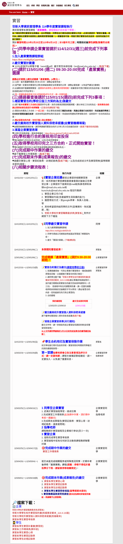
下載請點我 (70, 240)
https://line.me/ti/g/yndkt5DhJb (58, 231)
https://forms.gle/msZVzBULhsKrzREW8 (62, 133)
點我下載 (104, 66)
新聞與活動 (45, 6)
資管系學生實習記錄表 (55, 484)
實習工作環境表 (50, 451)
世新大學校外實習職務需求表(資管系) (64, 213)
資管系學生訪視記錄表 (55, 487)
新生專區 (67, 6)
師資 (33, 6)
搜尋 (77, 6)
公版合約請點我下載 (50, 108)
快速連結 (59, 6)
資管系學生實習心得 (54, 481)
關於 (53, 6)
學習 (38, 6)
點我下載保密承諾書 (89, 127)
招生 (28, 6)
